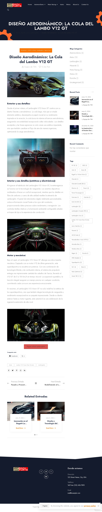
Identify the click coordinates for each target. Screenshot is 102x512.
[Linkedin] (24, 370)
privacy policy (90, 506)
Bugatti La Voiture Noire (79, 174)
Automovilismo (39, 4)
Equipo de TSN (88, 105)
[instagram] (51, 472)
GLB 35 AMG (76, 202)
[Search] (8, 10)
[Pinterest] (16, 370)
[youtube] (46, 477)
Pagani (74, 253)
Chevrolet (75, 179)
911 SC (74, 165)
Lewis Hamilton (77, 226)
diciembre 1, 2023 (26, 50)
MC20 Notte (76, 235)
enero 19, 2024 (86, 97)
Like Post (46, 67)
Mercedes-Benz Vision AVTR (80, 240)
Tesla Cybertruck (77, 272)
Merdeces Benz (76, 249)
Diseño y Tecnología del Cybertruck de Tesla (51, 424)
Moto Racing (52, 4)
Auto (74, 170)
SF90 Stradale (76, 258)
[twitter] (46, 472)
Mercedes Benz (76, 244)
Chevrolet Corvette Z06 (78, 184)
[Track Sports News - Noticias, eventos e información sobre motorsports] (14, 5)
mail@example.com (74, 493)
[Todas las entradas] (36, 383)
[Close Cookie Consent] (98, 506)
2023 (84, 165)
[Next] (93, 92)
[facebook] (41, 472)
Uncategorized (75, 82)
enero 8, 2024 (86, 111)
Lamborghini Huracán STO (80, 211)
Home (30, 4)
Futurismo (75, 197)
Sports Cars (25, 33)
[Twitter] (12, 370)
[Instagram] (20, 370)
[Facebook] (8, 370)
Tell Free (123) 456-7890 (76, 485)
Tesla (83, 267)
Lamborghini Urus (77, 215)
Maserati (73, 65)
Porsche (73, 78)
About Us (76, 4)
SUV (74, 267)
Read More (20, 428)
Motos (68, 4)
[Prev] (91, 92)
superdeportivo (77, 262)
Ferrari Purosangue (77, 193)
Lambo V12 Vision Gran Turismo (80, 220)
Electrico (75, 188)
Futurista (87, 197)
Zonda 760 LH (76, 276)
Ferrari (86, 188)
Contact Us (85, 4)
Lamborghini (34, 33)
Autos (62, 4)
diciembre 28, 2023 (87, 126)
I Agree (44, 506)
